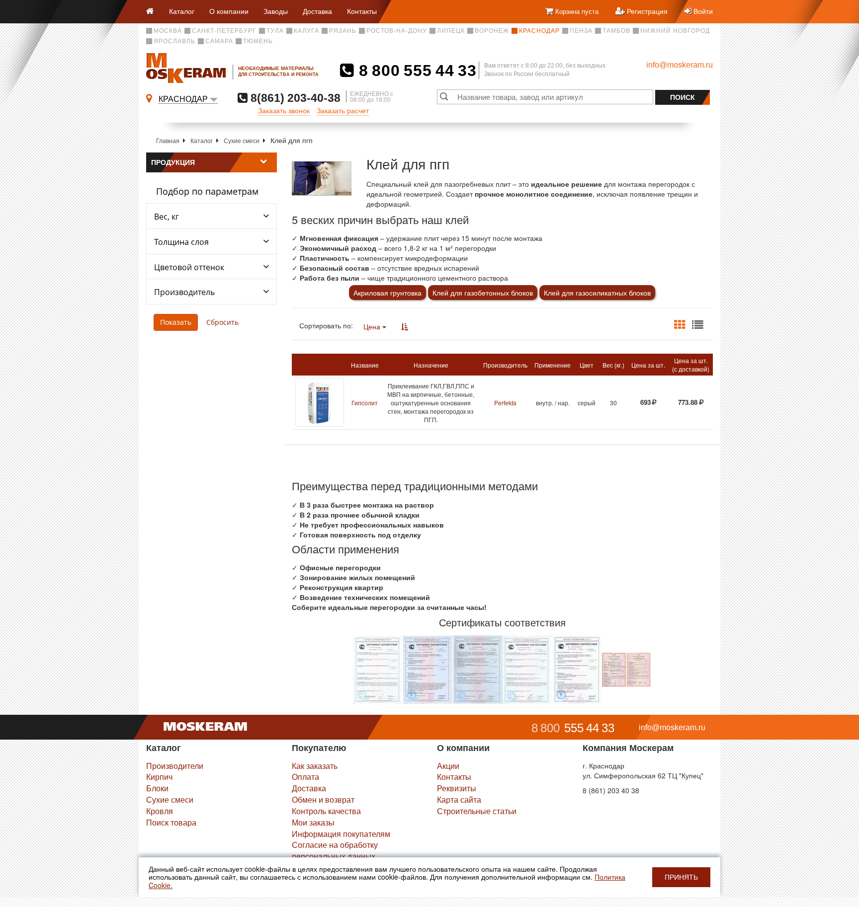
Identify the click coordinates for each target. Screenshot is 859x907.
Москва (168, 30)
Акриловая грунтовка (387, 293)
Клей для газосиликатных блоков (597, 293)
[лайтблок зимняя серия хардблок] (527, 669)
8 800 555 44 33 (415, 70)
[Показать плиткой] (679, 324)
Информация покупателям (341, 833)
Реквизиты (456, 788)
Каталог (181, 11)
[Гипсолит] (319, 402)
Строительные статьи (476, 811)
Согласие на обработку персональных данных (335, 850)
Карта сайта (459, 799)
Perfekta (505, 402)
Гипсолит (364, 402)
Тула (275, 30)
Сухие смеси (241, 140)
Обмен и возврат (323, 799)
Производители (174, 765)
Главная (167, 140)
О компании (229, 11)
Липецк (451, 30)
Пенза (581, 30)
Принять (681, 877)
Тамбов (616, 30)
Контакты (362, 11)
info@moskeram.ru (679, 65)
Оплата (305, 776)
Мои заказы (313, 822)
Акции (448, 765)
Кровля (159, 811)
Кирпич (159, 776)
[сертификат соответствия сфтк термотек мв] (626, 669)
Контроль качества (326, 811)
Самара (219, 41)
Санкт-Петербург (224, 30)
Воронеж (492, 30)
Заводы (275, 11)
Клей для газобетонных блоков (482, 293)
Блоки (157, 788)
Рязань (342, 30)
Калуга (306, 30)
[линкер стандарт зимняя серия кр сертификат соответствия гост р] (576, 669)
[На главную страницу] (154, 11)
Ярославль (174, 41)
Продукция (173, 162)
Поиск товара (171, 822)
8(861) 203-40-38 (294, 97)
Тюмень (258, 41)
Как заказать (315, 765)
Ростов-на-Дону (396, 30)
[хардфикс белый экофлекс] (478, 669)
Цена (372, 326)
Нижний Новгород (675, 30)
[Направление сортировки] (405, 326)
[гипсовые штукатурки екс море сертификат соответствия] (428, 669)
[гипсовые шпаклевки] (378, 669)
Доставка (317, 11)
